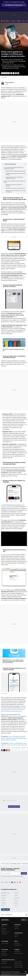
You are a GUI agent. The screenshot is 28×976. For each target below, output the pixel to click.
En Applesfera (5, 347)
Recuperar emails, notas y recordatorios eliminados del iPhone (14, 178)
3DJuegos (16, 926)
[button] (10, 82)
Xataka (2, 926)
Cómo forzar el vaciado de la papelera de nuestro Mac (13, 350)
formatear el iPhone (13, 716)
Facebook (11, 73)
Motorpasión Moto (18, 945)
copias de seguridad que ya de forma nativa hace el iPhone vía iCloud (13, 709)
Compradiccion (4, 955)
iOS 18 (7, 159)
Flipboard (16, 73)
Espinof (15, 936)
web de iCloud (6, 554)
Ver (14, 806)
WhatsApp (3, 902)
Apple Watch (17, 897)
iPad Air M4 (25, 863)
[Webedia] (5, 920)
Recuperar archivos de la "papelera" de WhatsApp (14, 185)
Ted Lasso (13, 20)
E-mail (18, 73)
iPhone (24, 747)
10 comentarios (6, 73)
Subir (23, 919)
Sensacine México (18, 963)
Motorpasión (17, 943)
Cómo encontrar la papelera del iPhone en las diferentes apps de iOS (13, 168)
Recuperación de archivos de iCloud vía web (15, 188)
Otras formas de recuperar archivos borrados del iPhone (14, 181)
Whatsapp (19, 20)
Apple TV (3, 897)
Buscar (26, 914)
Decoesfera (3, 953)
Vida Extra (16, 928)
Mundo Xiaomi (4, 933)
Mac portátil (4, 895)
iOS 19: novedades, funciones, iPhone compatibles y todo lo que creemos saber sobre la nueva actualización (14, 738)
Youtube (12, 882)
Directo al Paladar (4, 943)
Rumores (3, 900)
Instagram (15, 882)
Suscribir (24, 873)
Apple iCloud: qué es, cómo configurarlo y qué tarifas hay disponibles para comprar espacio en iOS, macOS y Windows (13, 661)
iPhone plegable (6, 20)
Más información (15, 974)
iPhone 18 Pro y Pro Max (16, 863)
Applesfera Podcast (5, 893)
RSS (17, 882)
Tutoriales (8, 747)
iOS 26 (15, 905)
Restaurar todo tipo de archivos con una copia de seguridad (15, 191)
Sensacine (16, 934)
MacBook (16, 902)
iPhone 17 (3, 905)
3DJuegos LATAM (18, 961)
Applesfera (3, 930)
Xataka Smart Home (5, 932)
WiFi (24, 20)
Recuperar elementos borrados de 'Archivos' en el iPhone (16, 174)
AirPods (16, 895)
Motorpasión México (18, 967)
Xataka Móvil (4, 928)
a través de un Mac (16, 711)
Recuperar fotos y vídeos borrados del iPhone (15, 171)
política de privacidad (18, 876)
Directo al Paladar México (6, 967)
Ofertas (16, 900)
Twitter (13, 73)
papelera (18, 747)
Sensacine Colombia (18, 965)
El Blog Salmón (17, 951)
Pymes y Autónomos (18, 953)
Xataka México (4, 961)
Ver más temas (5, 909)
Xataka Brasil (4, 963)
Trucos (12, 747)
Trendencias (3, 951)
